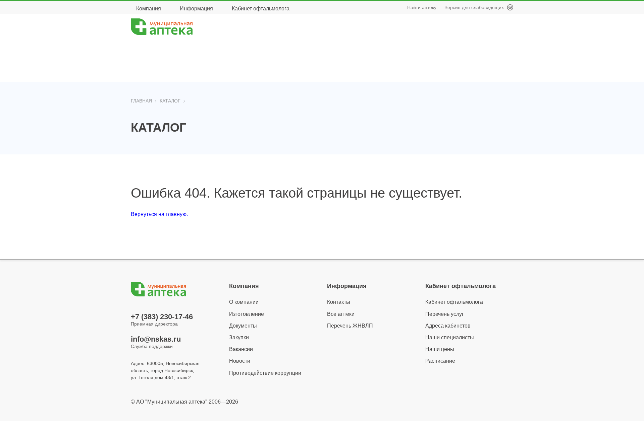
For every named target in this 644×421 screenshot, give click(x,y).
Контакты (338, 302)
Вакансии (241, 349)
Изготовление (246, 314)
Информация (196, 8)
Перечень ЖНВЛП (350, 326)
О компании (244, 302)
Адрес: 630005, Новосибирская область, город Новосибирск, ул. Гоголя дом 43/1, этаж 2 (165, 370)
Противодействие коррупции (265, 373)
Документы (243, 326)
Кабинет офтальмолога (260, 8)
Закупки (239, 337)
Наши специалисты (449, 337)
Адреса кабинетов (448, 326)
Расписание (440, 361)
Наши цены (439, 349)
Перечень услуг (444, 314)
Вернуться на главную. (159, 214)
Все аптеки (341, 314)
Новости (239, 361)
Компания (148, 8)
